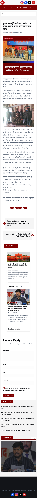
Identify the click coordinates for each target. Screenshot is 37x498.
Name (5, 364)
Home (5, 8)
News (12, 8)
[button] (32, 438)
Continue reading (14, 286)
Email (5, 372)
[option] (18, 456)
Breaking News (7, 32)
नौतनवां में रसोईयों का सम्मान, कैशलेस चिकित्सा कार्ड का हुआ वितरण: (16, 430)
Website (5, 380)
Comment (6, 350)
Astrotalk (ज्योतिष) (22, 8)
